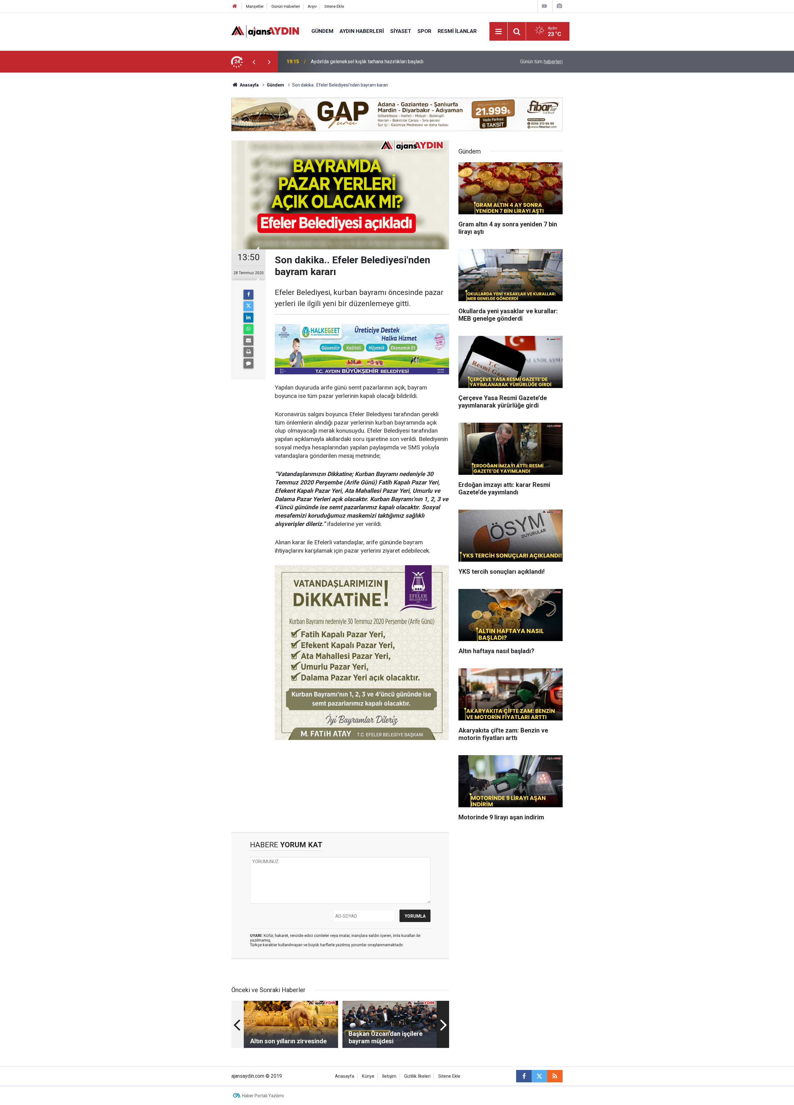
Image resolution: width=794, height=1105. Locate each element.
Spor (424, 31)
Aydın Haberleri (362, 31)
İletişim (389, 1076)
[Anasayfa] (234, 6)
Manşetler (255, 6)
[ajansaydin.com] (265, 31)
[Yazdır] (248, 352)
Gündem (322, 31)
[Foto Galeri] (559, 6)
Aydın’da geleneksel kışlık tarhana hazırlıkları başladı (367, 62)
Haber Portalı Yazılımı (263, 1095)
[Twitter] (248, 306)
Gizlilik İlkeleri (417, 1076)
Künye (368, 1076)
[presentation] (253, 61)
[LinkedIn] (248, 318)
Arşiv (312, 6)
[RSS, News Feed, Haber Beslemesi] (555, 1076)
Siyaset (400, 31)
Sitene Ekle (334, 6)
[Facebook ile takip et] (524, 1076)
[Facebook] (248, 295)
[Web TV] (544, 6)
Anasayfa (249, 84)
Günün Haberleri (285, 6)
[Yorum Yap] (248, 363)
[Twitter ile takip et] (539, 1076)
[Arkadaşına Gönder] (248, 340)
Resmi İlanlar (457, 31)
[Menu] (498, 32)
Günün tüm (541, 62)
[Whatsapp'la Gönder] (248, 329)
